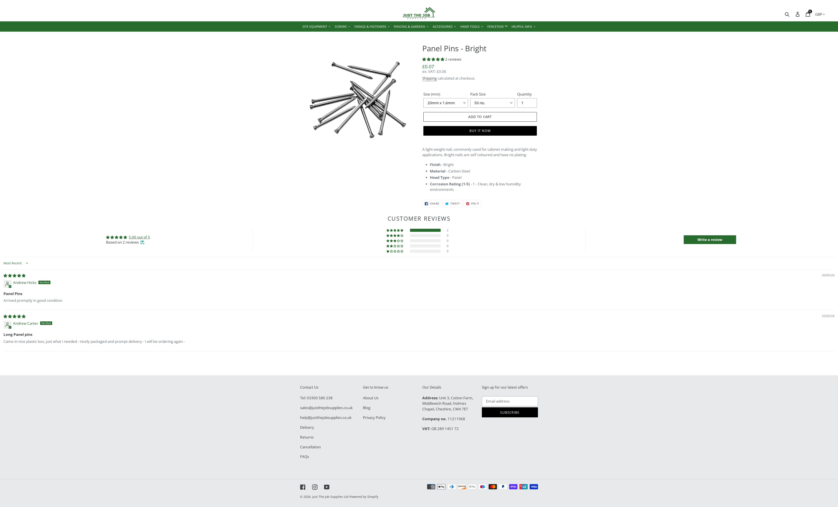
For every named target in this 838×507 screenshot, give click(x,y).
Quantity (524, 94)
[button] (433, 59)
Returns (307, 437)
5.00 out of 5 (139, 237)
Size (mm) (431, 94)
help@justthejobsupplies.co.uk (326, 417)
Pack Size (478, 94)
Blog (366, 407)
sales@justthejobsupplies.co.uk (326, 407)
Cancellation (310, 446)
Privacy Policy (374, 417)
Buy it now (480, 130)
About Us (370, 397)
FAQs (304, 456)
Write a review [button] (709, 239)
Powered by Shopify (363, 497)
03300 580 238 (320, 397)
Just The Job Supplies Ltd (330, 497)
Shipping (429, 78)
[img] (14, 275)
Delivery (307, 427)
